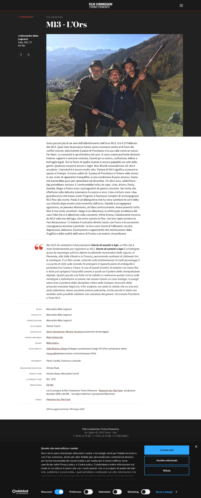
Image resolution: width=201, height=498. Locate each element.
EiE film (49, 384)
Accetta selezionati (166, 460)
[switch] (88, 491)
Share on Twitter (29, 54)
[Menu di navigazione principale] (181, 5)
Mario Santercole (54, 337)
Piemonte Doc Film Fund (110, 390)
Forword (50, 353)
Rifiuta (166, 470)
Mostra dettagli (164, 491)
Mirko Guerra (52, 342)
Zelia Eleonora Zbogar (57, 348)
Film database (26, 17)
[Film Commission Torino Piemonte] (100, 5)
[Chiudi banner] (196, 447)
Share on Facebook (21, 54)
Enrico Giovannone (55, 331)
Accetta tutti (167, 450)
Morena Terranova (74, 331)
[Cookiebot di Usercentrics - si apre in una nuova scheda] (20, 492)
